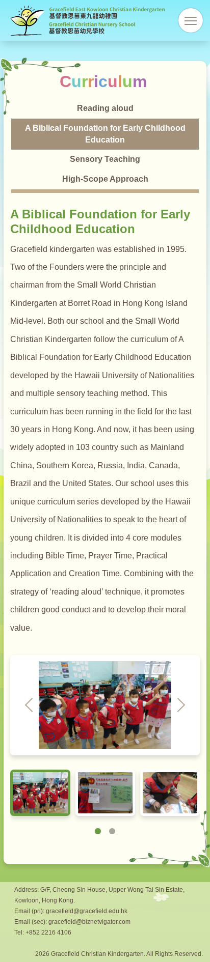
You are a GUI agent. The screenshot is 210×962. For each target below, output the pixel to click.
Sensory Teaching (105, 159)
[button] (98, 831)
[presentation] (29, 705)
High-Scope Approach (105, 179)
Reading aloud (105, 108)
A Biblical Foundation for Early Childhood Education (105, 134)
